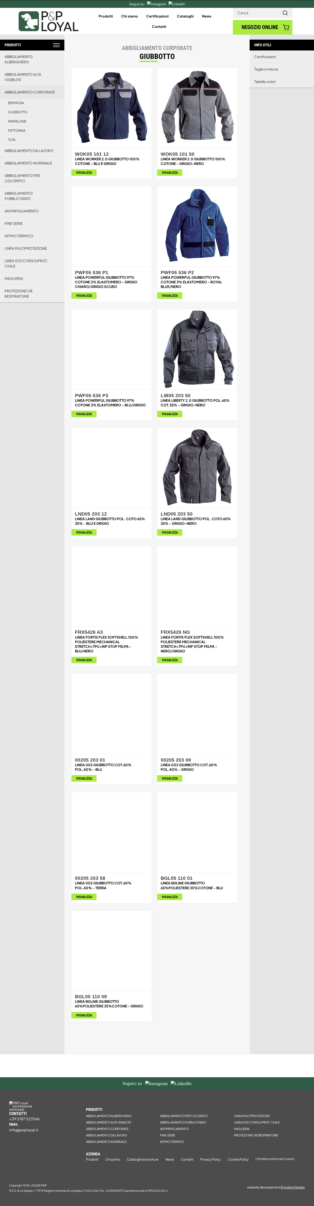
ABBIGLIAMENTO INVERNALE (28, 163)
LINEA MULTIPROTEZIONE (26, 248)
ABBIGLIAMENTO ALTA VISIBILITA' (23, 77)
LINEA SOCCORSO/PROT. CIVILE (26, 263)
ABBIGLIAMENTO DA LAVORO (29, 150)
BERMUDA (16, 103)
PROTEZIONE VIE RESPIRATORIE (19, 293)
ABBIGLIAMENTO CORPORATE (30, 92)
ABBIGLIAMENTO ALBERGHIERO (19, 59)
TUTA (11, 140)
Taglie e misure (266, 69)
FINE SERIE (14, 223)
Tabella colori (265, 81)
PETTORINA (17, 130)
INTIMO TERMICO (19, 236)
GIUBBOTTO (17, 112)
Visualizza (84, 172)
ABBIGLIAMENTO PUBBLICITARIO (19, 196)
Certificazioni (265, 56)
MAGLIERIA (14, 278)
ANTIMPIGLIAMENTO (22, 211)
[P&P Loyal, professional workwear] (48, 13)
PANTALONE (17, 121)
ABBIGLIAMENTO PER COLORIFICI (22, 178)
